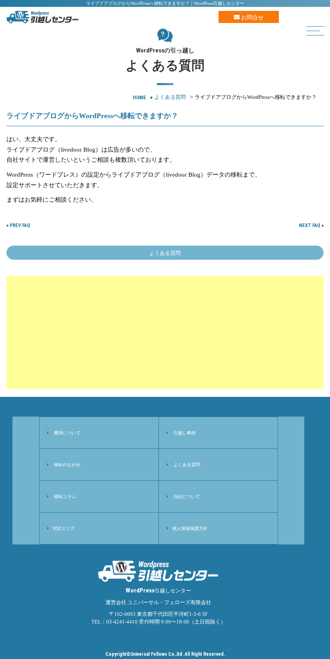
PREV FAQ (20, 225)
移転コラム (65, 496)
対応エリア (64, 528)
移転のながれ (67, 464)
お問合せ (251, 17)
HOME (139, 97)
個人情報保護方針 (190, 528)
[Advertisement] (164, 332)
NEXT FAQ (309, 225)
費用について (67, 432)
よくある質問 (170, 97)
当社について (186, 496)
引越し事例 (184, 432)
